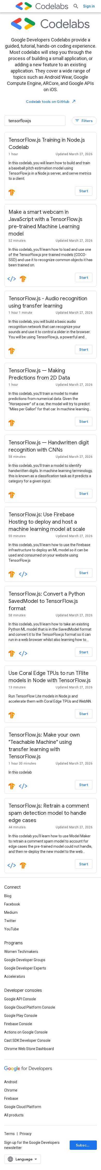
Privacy (26, 1134)
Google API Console (20, 999)
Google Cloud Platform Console (29, 1007)
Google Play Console (20, 1016)
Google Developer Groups (24, 960)
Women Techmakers (21, 952)
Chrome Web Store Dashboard (29, 1049)
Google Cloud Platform (22, 1107)
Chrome (10, 1090)
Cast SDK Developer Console (27, 1040)
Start (83, 191)
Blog (7, 896)
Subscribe (85, 1145)
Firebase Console (18, 1024)
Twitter (10, 921)
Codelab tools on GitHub (51, 101)
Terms (9, 1134)
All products (14, 1115)
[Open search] (76, 6)
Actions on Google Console (26, 1032)
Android (10, 1082)
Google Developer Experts (25, 968)
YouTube (11, 929)
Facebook (12, 904)
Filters (84, 120)
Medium (11, 912)
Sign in (89, 6)
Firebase (11, 1098)
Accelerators (14, 976)
